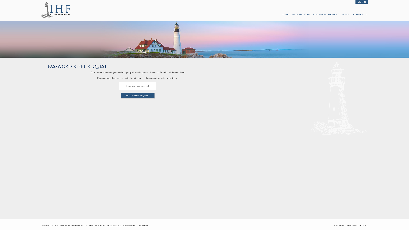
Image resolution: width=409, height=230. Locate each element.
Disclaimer (143, 225)
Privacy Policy (114, 225)
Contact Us (360, 14)
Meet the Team (301, 14)
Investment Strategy (326, 14)
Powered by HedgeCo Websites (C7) (351, 225)
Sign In (362, 2)
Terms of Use (129, 225)
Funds (346, 14)
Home (285, 14)
